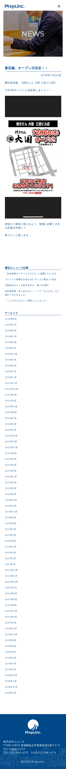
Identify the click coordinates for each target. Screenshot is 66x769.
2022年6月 (11, 465)
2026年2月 (11, 342)
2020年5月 (11, 605)
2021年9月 (10, 517)
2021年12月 (11, 500)
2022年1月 (10, 494)
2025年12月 (11, 354)
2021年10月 (11, 511)
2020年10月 (11, 581)
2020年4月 (11, 611)
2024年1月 (11, 400)
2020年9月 (11, 587)
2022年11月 (11, 441)
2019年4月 (11, 657)
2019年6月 (10, 646)
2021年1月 (10, 564)
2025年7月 (11, 371)
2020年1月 (11, 622)
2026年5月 (11, 330)
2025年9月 (11, 359)
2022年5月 (11, 470)
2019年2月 (10, 669)
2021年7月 (10, 529)
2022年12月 (11, 435)
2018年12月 (11, 675)
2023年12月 (11, 406)
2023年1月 (10, 430)
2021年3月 (10, 552)
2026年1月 (10, 348)
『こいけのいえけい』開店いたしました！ (26, 300)
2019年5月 (10, 652)
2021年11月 (11, 505)
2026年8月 (11, 318)
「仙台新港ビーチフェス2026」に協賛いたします (31, 273)
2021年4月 (11, 546)
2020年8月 (11, 593)
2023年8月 (11, 412)
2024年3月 (11, 394)
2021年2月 (10, 558)
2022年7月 (11, 459)
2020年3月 (11, 616)
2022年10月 (11, 447)
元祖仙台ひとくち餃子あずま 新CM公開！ (27, 285)
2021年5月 (10, 541)
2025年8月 (11, 365)
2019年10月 (11, 634)
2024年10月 (11, 389)
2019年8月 (11, 640)
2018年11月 (11, 681)
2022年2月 (11, 488)
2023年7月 (11, 418)
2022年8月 (11, 453)
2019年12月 (11, 628)
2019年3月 (10, 663)
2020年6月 (11, 599)
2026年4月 (11, 336)
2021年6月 (10, 535)
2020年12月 (11, 570)
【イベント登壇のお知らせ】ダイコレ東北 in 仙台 (31, 279)
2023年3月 (11, 424)
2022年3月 (11, 482)
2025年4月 (11, 377)
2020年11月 (11, 576)
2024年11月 (11, 383)
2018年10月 (11, 687)
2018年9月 (11, 692)
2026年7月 (11, 324)
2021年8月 (11, 523)
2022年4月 (11, 476)
